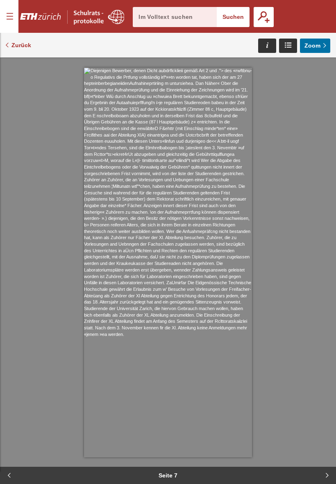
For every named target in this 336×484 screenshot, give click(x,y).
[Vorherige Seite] (9, 475)
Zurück (21, 45)
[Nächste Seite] (327, 475)
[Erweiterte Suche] (264, 17)
